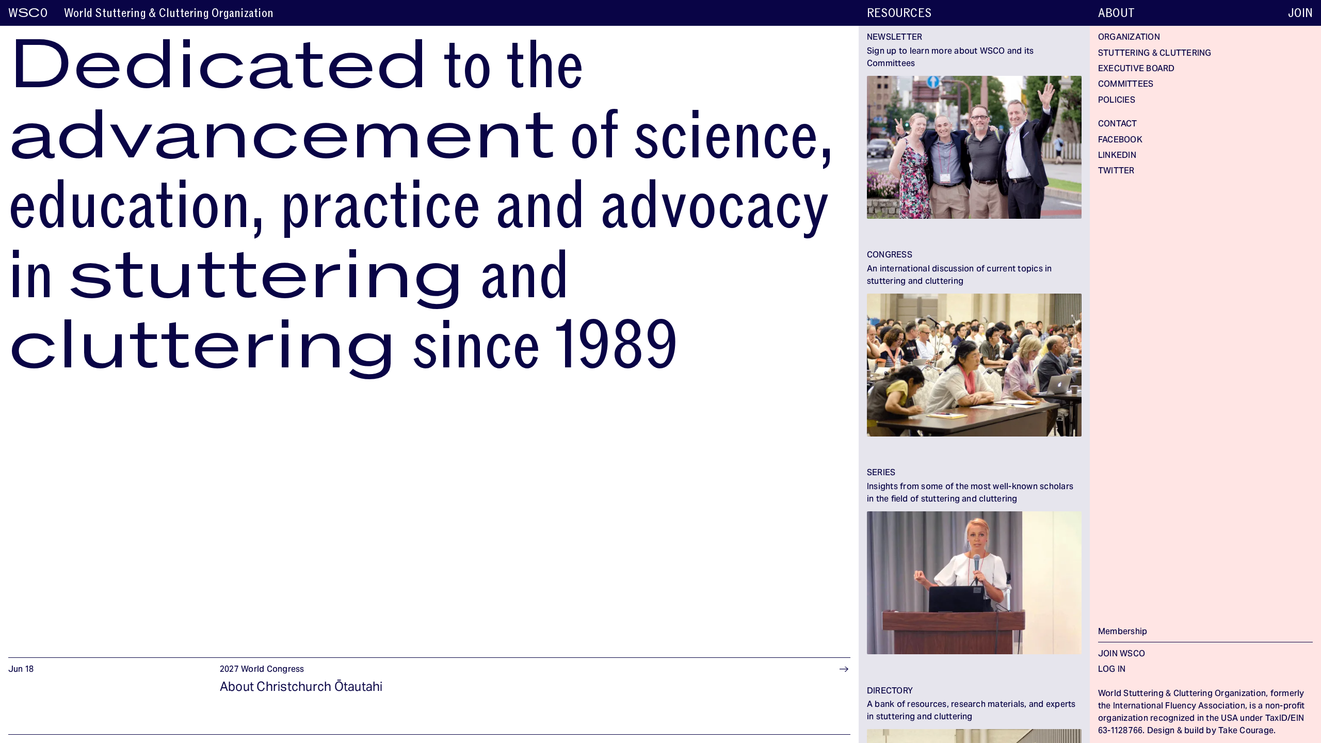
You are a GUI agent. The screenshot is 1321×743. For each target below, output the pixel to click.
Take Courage (1246, 731)
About (1116, 13)
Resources (899, 13)
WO (27, 13)
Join (1300, 13)
